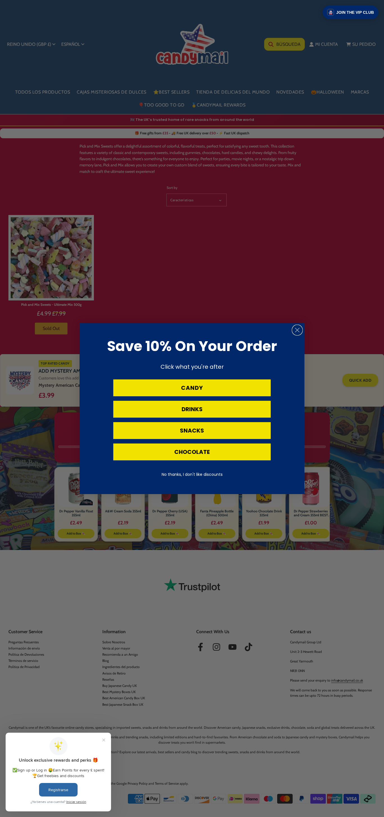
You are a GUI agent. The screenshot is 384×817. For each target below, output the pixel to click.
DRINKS (192, 409)
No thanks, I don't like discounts (192, 474)
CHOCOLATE (192, 452)
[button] (350, 12)
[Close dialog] (297, 330)
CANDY (192, 388)
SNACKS (192, 430)
